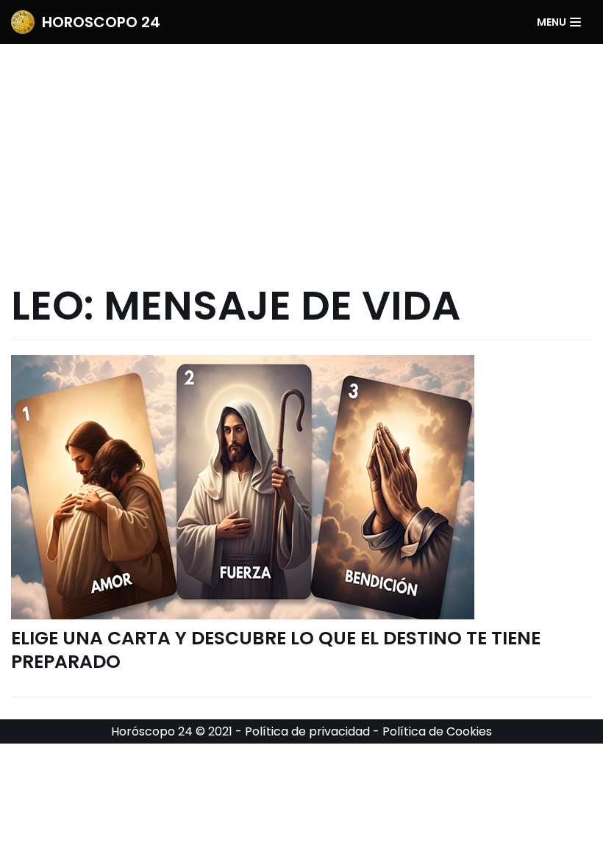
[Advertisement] (301, 154)
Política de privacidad (307, 731)
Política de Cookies (437, 731)
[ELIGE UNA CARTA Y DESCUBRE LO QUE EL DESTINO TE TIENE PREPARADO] (301, 487)
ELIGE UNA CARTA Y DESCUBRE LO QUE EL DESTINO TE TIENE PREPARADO (275, 650)
